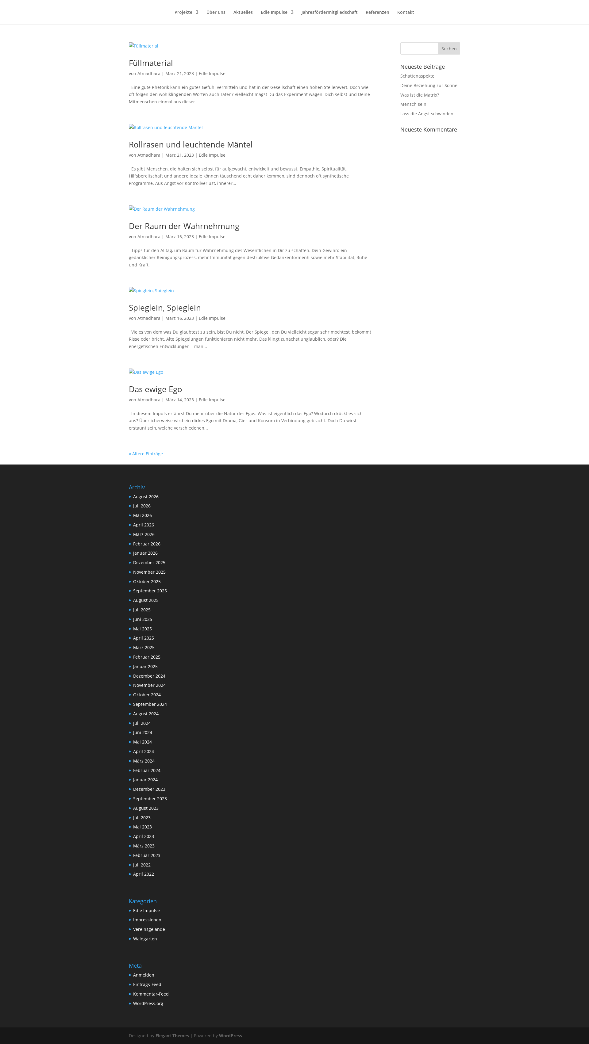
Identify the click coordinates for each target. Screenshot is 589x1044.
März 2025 (144, 647)
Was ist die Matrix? (419, 95)
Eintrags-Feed (147, 984)
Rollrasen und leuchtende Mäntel (191, 144)
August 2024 (146, 714)
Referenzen (377, 12)
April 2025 (143, 638)
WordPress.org (148, 1003)
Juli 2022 (142, 865)
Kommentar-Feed (151, 994)
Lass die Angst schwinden (426, 114)
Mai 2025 (142, 629)
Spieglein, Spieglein (165, 307)
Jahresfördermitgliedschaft (330, 12)
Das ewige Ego (155, 389)
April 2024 (143, 751)
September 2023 (150, 798)
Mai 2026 (142, 515)
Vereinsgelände (149, 929)
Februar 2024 (146, 770)
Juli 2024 (142, 723)
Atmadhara (148, 73)
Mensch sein (413, 104)
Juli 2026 (142, 506)
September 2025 (150, 591)
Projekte (183, 12)
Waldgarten (145, 939)
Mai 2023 (142, 827)
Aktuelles (243, 12)
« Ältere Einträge (146, 454)
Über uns (215, 12)
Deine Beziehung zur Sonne (428, 85)
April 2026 (143, 525)
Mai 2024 (142, 742)
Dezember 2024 (149, 676)
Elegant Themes (172, 1035)
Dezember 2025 (149, 562)
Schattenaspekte (417, 76)
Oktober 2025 (147, 581)
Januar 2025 (145, 666)
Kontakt (405, 12)
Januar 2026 (145, 553)
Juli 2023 (142, 817)
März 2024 (144, 761)
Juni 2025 (142, 619)
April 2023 (143, 836)
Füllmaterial (151, 62)
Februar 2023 (146, 855)
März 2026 (144, 534)
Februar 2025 (146, 657)
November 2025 (149, 572)
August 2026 (146, 496)
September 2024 (150, 704)
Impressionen (147, 920)
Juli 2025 (142, 610)
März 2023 (144, 846)
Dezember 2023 (149, 789)
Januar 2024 (145, 779)
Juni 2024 (142, 732)
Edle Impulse (274, 12)
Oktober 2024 (147, 695)
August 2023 (146, 808)
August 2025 (146, 600)
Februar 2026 (146, 544)
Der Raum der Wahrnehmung (184, 225)
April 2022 (143, 874)
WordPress (230, 1035)
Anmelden (143, 975)
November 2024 (149, 685)
